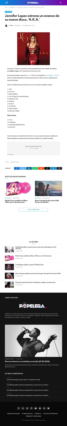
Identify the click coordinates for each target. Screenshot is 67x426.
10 (34, 25)
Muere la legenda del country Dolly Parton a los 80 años (47, 201)
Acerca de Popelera (13, 413)
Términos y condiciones (33, 416)
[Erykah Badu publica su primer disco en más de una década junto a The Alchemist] (9, 249)
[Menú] (7, 2)
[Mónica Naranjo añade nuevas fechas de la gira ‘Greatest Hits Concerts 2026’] (9, 276)
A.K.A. (7, 162)
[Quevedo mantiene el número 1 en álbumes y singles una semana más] (9, 285)
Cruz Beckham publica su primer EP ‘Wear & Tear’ (29, 264)
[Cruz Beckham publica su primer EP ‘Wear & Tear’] (9, 267)
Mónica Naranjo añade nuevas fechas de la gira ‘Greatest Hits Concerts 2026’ (38, 273)
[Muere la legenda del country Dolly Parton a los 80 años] (48, 188)
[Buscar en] (60, 2)
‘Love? (29, 75)
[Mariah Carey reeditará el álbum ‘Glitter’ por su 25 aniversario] (18, 188)
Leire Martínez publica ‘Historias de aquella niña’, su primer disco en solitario (27, 385)
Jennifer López (14, 162)
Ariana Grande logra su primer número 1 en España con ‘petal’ (23, 379)
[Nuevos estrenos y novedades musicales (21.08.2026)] (33, 341)
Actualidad (8, 11)
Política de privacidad (50, 413)
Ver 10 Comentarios (33, 209)
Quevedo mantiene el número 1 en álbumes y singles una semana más (35, 282)
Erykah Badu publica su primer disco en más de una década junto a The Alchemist (35, 248)
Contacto (38, 413)
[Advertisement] (33, 227)
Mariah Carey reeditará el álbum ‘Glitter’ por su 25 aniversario (16, 201)
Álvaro (11, 25)
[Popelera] (33, 2)
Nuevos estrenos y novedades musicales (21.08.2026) (27, 361)
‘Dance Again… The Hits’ (52, 75)
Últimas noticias (27, 413)
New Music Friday (9, 359)
